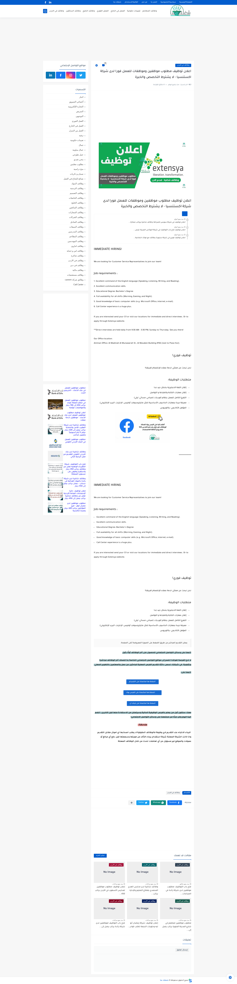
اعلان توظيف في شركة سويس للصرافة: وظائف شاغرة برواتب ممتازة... (157, 222)
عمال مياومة (78, 150)
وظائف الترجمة (76, 188)
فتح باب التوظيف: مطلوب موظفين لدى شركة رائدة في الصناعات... (178, 890)
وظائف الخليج (89, 11)
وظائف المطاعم (150, 11)
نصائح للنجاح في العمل (73, 179)
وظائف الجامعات (76, 198)
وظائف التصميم (76, 193)
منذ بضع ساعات (150, 884)
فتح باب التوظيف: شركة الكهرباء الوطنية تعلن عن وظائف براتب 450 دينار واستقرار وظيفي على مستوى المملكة (74, 469)
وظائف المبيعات (76, 227)
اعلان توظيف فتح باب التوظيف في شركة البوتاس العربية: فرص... (159, 230)
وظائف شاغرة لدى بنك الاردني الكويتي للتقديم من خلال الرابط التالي (74, 454)
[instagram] (71, 75)
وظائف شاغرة (77, 255)
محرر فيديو (78, 159)
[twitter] (81, 75)
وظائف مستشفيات (75, 275)
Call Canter (78, 284)
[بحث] (45, 11)
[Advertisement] (118, 39)
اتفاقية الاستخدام (131, 2)
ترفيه (81, 135)
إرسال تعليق (182, 950)
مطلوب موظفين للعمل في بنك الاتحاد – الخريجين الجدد (74, 390)
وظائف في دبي (76, 265)
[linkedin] (50, 2)
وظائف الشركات (76, 217)
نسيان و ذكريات (76, 174)
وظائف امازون (77, 246)
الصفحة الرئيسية (185, 2)
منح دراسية (78, 169)
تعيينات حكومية (133, 11)
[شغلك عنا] (177, 11)
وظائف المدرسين (75, 231)
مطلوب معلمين (76, 164)
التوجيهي (79, 116)
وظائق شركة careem (74, 279)
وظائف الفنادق (76, 222)
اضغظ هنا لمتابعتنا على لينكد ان (143, 703)
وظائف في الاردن (56, 11)
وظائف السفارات (76, 212)
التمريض (79, 111)
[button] (174, 802)
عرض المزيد (100, 856)
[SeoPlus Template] (190, 980)
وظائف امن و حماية (75, 251)
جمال (81, 145)
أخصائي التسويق (76, 102)
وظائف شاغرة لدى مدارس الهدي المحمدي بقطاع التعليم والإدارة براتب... (143, 890)
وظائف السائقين (73, 11)
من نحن (144, 2)
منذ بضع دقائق (184, 884)
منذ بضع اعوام (178, 219)
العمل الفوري (103, 11)
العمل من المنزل (76, 130)
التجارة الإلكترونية (75, 106)
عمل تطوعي (78, 154)
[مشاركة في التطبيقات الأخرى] (131, 802)
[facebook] (45, 2)
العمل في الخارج (118, 11)
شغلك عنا (117, 2)
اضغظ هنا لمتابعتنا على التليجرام (142, 682)
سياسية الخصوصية (168, 2)
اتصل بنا (154, 2)
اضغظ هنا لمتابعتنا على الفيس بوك (140, 693)
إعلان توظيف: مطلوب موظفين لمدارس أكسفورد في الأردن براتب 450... (110, 890)
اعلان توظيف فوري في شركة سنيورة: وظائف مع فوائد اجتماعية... (159, 238)
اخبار (81, 97)
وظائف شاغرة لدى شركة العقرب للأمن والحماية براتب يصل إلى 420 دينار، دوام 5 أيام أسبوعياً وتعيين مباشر (75, 430)
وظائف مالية (78, 270)
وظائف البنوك (77, 183)
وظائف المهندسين (75, 241)
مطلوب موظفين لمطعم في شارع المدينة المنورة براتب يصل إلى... (176, 926)
